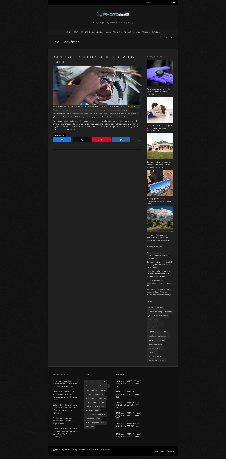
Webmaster (170, 451)
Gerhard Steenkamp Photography (77, 113)
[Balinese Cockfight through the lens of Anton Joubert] (97, 67)
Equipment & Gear (93, 106)
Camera (97, 110)
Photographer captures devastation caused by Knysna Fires (159, 283)
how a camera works (95, 113)
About (75, 32)
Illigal (105, 113)
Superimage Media (121, 117)
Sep (128, 383)
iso (129, 113)
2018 (118, 391)
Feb (126, 423)
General (99, 32)
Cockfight (103, 110)
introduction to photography (117, 113)
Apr (134, 402)
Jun (117, 405)
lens (59, 117)
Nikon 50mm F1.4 (72, 117)
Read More (58, 135)
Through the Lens (132, 32)
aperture (74, 110)
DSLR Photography (123, 110)
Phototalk (105, 117)
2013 (118, 413)
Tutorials (156, 32)
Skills (108, 32)
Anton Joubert (65, 110)
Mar (130, 423)
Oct (132, 394)
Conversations (87, 32)
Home (68, 32)
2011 (58, 110)
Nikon (64, 117)
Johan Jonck (134, 113)
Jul (120, 394)
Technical (117, 32)
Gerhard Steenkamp (76, 106)
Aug (124, 426)
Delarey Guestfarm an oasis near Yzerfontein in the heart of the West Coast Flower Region (159, 273)
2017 (118, 402)
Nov (137, 426)
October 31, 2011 (61, 106)
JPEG (54, 117)
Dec (117, 439)
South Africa (152, 328)
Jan (122, 423)
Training (145, 32)
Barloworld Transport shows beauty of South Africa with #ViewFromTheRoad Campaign (159, 292)
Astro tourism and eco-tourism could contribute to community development (159, 255)
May (139, 423)
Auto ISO (80, 110)
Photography (83, 117)
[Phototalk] (113, 11)
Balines (91, 110)
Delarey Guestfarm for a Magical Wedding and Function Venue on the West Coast (160, 264)
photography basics (95, 117)
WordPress (90, 450)
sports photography (155, 348)
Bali (86, 110)
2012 (118, 423)
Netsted (107, 450)
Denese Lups (112, 110)
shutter (112, 117)
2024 (118, 381)
